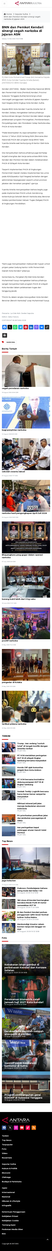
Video (4, 1153)
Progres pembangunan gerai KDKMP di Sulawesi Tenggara (23, 1096)
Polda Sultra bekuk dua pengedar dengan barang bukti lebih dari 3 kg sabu (23, 597)
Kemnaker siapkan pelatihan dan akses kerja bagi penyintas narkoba (25, 428)
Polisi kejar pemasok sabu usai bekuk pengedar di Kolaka (21, 681)
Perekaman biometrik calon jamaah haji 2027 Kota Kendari (24, 1001)
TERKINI (6, 736)
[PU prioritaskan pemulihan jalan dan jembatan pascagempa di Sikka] (8, 819)
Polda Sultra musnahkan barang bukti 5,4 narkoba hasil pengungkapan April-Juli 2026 (24, 511)
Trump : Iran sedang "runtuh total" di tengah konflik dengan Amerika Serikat (32, 746)
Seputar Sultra (21, 14)
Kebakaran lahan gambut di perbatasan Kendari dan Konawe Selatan (25, 967)
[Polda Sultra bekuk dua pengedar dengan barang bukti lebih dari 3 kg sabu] (26, 581)
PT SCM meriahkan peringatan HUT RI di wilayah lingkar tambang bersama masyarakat (32, 758)
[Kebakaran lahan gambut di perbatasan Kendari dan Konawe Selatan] (26, 960)
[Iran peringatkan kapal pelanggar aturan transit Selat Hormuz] (8, 831)
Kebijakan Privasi (10, 1216)
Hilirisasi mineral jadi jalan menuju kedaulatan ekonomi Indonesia (31, 806)
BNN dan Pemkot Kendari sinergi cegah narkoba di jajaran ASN (22, 18)
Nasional (6, 1197)
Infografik (6, 1205)
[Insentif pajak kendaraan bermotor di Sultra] (26, 1055)
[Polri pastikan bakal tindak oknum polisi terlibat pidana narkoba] (26, 706)
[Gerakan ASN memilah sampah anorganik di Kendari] (26, 1023)
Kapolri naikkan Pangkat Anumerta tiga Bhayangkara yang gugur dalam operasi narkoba (22, 555)
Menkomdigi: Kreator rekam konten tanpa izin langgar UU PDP (31, 927)
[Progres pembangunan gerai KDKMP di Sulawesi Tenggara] (26, 1087)
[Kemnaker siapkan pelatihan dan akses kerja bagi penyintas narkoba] (26, 412)
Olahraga (6, 1177)
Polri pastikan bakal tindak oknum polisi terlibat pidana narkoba (22, 722)
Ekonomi (6, 1173)
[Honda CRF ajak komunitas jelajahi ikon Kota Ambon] (8, 771)
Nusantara (7, 1158)
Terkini (5, 1136)
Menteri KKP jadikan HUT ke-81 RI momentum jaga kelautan (25, 879)
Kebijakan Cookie (10, 1221)
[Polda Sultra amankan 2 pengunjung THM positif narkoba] (26, 623)
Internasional (8, 1192)
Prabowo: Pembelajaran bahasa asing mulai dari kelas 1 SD (32, 889)
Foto (4, 938)
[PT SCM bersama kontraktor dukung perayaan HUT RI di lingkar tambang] (8, 783)
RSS (4, 1234)
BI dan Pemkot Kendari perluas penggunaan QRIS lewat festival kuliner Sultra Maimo (32, 915)
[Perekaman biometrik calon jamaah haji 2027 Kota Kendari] (26, 991)
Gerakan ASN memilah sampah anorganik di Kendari (24, 1033)
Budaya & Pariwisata (11, 1181)
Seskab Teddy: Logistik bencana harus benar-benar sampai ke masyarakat (33, 794)
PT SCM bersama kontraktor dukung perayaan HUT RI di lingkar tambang (30, 782)
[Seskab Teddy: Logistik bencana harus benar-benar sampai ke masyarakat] (8, 795)
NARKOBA (11, 342)
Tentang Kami (8, 1225)
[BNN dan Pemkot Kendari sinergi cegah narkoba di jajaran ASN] (26, 863)
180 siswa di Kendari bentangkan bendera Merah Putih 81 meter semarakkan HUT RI (33, 903)
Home (9, 14)
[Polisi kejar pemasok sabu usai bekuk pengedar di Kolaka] (26, 665)
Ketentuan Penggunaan (13, 1212)
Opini (4, 1188)
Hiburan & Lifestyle (11, 1201)
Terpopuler (7, 1145)
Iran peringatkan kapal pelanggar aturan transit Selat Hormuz (31, 830)
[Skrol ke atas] (47, 1240)
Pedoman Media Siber (12, 1229)
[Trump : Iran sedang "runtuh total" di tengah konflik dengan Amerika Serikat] (8, 747)
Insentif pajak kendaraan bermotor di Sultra (20, 1064)
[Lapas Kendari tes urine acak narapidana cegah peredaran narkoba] (26, 371)
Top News (7, 841)
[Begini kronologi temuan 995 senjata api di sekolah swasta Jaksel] (26, 454)
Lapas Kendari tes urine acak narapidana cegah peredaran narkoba (23, 387)
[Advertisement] (26, 234)
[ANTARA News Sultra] (28, 3)
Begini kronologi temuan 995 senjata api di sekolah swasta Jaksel (23, 470)
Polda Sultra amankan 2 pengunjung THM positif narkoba (23, 639)
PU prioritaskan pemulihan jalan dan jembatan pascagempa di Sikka (32, 818)
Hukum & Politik (9, 1168)
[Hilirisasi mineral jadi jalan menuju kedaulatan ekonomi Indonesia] (8, 807)
